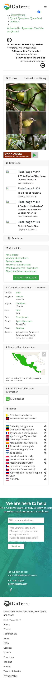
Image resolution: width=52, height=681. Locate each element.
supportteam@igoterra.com (22, 575)
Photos (7, 666)
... (7, 14)
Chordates (20, 303)
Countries (8, 657)
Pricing (7, 629)
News (6, 638)
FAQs (6, 643)
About (6, 624)
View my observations (17, 258)
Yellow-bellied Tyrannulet (25, 30)
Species (7, 652)
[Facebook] (11, 590)
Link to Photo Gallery (35, 78)
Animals (19, 296)
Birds (18, 310)
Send (14, 546)
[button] (7, 15)
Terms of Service (12, 671)
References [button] (17, 238)
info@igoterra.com (17, 583)
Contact (7, 647)
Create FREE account (26, 277)
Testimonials (10, 633)
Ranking (7, 661)
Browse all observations (18, 264)
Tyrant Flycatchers (26, 18)
